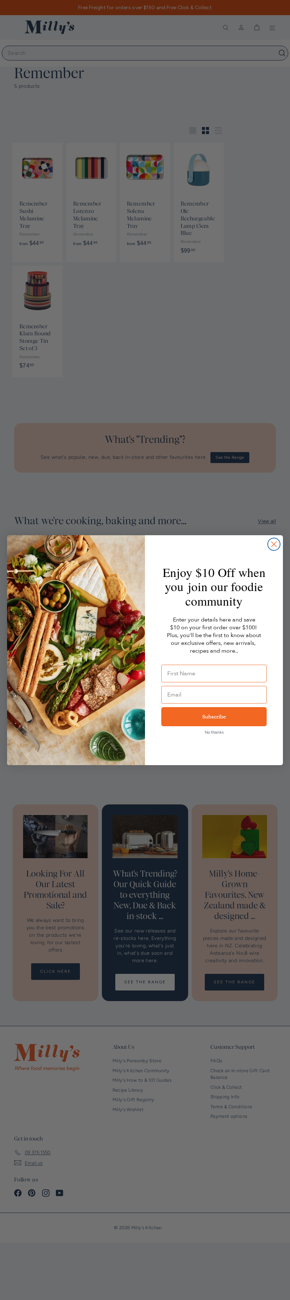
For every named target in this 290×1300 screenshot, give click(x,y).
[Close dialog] (274, 544)
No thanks (214, 732)
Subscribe (214, 716)
